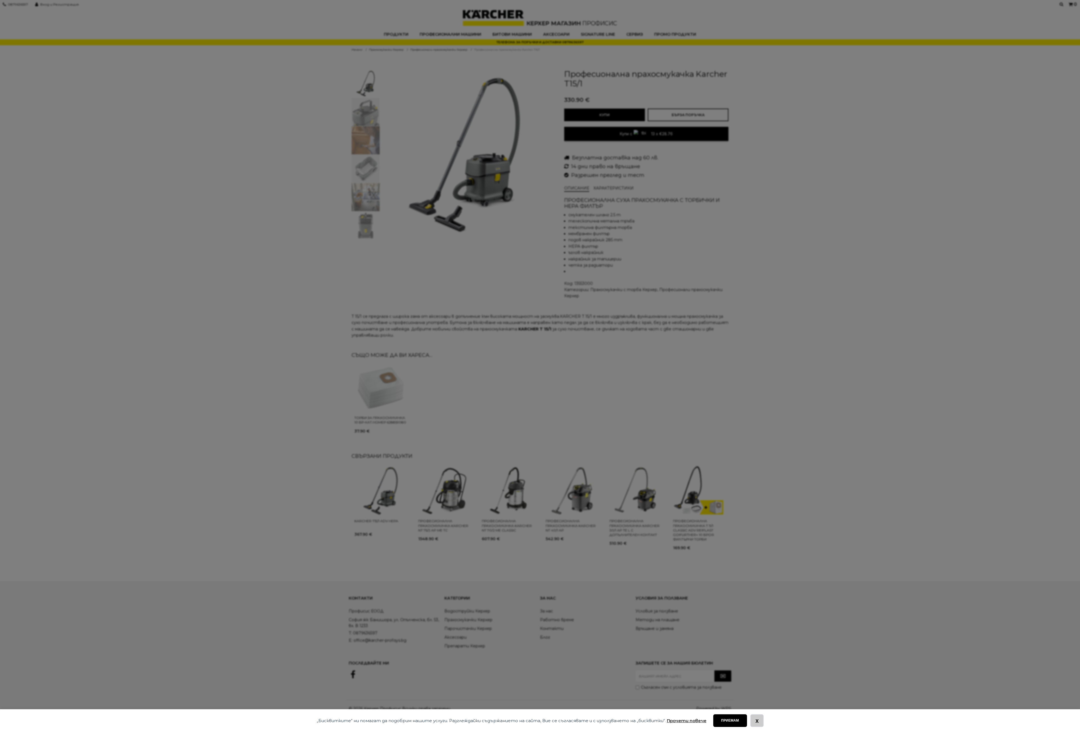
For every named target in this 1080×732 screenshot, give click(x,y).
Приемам (730, 720)
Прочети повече (686, 720)
